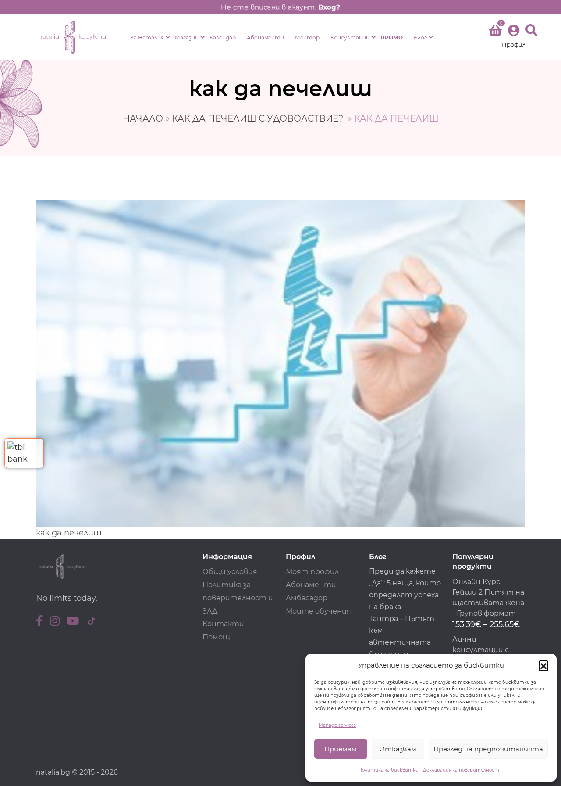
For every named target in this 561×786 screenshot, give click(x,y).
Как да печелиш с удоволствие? (258, 118)
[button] (543, 665)
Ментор (307, 37)
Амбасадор (306, 598)
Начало (143, 118)
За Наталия (147, 37)
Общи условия (229, 571)
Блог (420, 37)
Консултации (349, 37)
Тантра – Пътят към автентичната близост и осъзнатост (401, 642)
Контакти (223, 624)
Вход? (329, 7)
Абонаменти (265, 37)
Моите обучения (318, 611)
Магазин (187, 37)
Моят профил (312, 571)
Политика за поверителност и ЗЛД (237, 598)
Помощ (216, 637)
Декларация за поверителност (461, 770)
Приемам (340, 749)
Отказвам (397, 749)
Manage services (337, 725)
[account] (513, 37)
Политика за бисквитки (389, 770)
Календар (222, 37)
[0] (495, 32)
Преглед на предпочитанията (488, 749)
